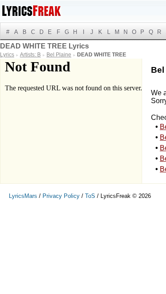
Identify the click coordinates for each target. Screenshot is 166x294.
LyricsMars (23, 196)
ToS (90, 196)
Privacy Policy (61, 196)
